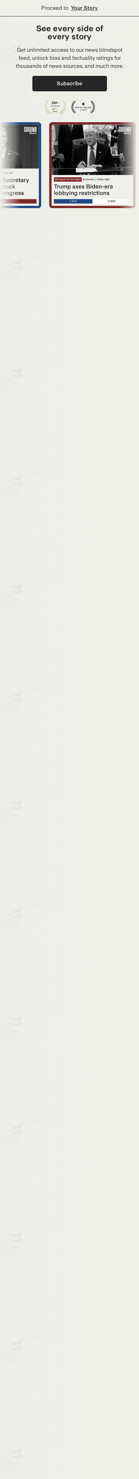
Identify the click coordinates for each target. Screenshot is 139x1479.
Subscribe (69, 83)
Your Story (84, 8)
